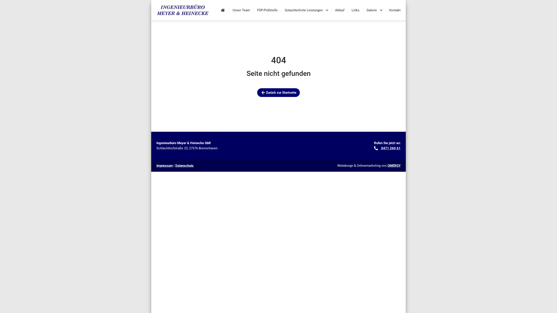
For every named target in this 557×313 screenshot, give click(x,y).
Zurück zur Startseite (281, 93)
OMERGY (394, 166)
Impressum (164, 166)
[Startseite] (183, 10)
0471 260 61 (390, 148)
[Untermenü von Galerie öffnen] (381, 10)
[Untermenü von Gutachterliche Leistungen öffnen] (327, 10)
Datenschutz (184, 166)
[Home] (223, 10)
